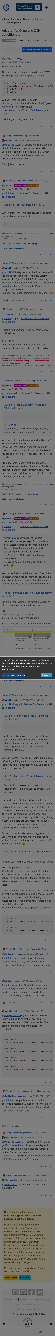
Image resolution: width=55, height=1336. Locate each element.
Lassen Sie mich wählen (14, 675)
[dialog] (27, 668)
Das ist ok (46, 675)
